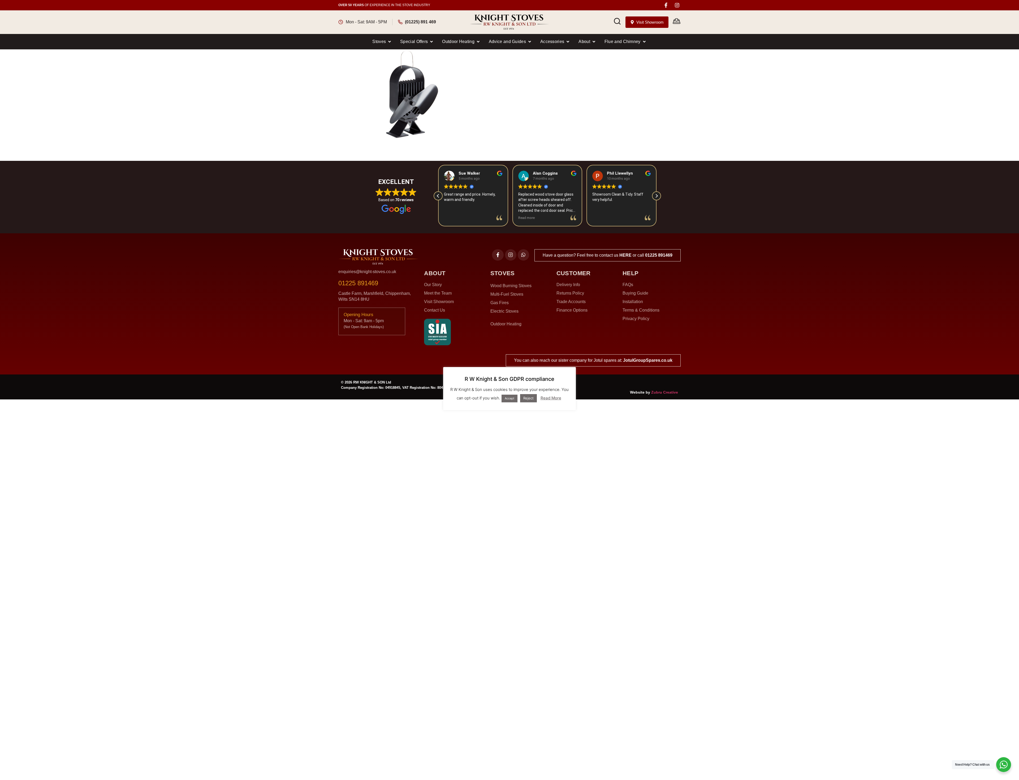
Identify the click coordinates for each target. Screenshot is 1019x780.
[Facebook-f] (666, 5)
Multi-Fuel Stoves (506, 294)
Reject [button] (528, 398)
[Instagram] (677, 5)
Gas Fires (499, 302)
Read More (551, 397)
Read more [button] (526, 218)
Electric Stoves (504, 311)
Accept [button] (509, 398)
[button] (382, 41)
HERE (625, 255)
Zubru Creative (664, 392)
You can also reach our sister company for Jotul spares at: (593, 360)
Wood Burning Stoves (511, 285)
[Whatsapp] (523, 255)
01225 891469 (658, 255)
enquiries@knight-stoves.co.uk (367, 271)
